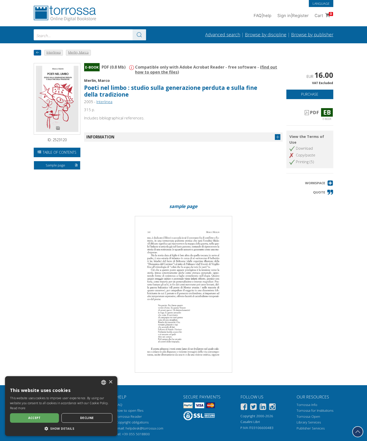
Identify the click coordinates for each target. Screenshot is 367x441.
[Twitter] (253, 407)
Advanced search (222, 35)
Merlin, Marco (97, 80)
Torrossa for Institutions (315, 410)
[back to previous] (37, 53)
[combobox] (90, 34)
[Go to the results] (139, 34)
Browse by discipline (265, 35)
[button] (319, 183)
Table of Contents (59, 152)
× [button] (110, 382)
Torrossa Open (308, 416)
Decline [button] (87, 418)
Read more (18, 408)
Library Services (309, 422)
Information (100, 137)
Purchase (309, 94)
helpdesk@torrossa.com (144, 428)
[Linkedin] (263, 407)
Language (321, 3)
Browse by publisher (312, 35)
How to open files (129, 410)
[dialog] (61, 406)
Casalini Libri (250, 421)
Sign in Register (293, 15)
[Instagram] (272, 407)
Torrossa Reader (129, 416)
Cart (323, 15)
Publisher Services (311, 428)
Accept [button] (34, 418)
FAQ (119, 404)
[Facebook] (244, 407)
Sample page (55, 165)
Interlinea (104, 101)
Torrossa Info (307, 404)
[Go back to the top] (357, 431)
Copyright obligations (132, 422)
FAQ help (262, 15)
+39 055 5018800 (136, 434)
